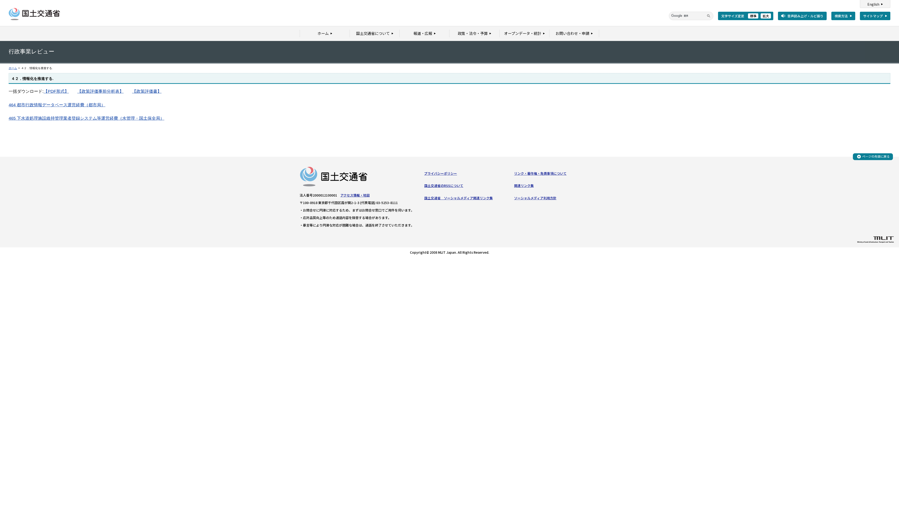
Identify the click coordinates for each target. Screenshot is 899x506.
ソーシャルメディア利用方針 (535, 198)
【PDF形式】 (56, 91)
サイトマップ (873, 16)
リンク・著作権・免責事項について (540, 173)
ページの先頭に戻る (876, 156)
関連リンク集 (524, 185)
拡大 (766, 16)
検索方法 (841, 16)
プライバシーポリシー (440, 173)
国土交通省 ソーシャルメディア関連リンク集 (458, 198)
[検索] (708, 16)
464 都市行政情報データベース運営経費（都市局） (57, 105)
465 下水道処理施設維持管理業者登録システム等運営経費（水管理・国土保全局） (86, 118)
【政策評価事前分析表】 (100, 91)
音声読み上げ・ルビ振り (805, 16)
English (873, 4)
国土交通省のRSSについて (443, 185)
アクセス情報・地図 (355, 195)
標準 (753, 16)
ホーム (13, 68)
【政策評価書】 (147, 91)
